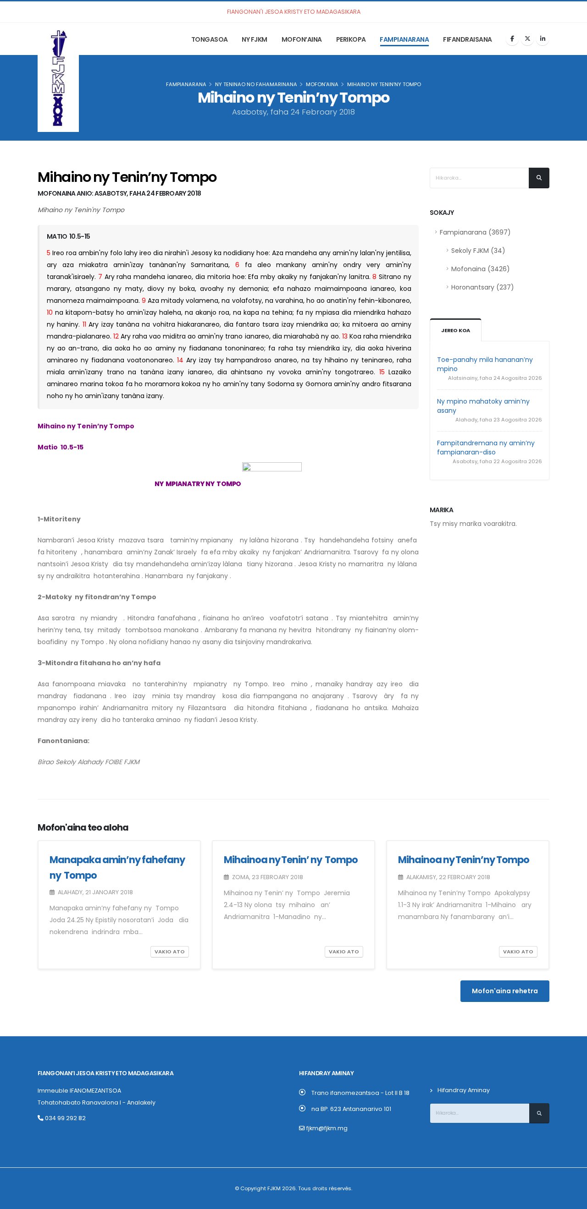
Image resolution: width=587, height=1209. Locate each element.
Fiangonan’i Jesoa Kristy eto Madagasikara (105, 1073)
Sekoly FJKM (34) (478, 250)
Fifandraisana (467, 39)
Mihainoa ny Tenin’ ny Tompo (291, 859)
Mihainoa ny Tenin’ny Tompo (464, 859)
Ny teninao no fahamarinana (256, 84)
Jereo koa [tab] (455, 330)
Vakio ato (170, 951)
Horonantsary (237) (482, 287)
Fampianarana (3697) (475, 232)
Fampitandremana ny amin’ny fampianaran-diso (486, 447)
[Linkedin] (542, 39)
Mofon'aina (322, 84)
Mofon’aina (302, 39)
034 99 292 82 (65, 1118)
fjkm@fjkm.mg (327, 1128)
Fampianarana (404, 39)
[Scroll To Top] (570, 1198)
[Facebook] (512, 39)
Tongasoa (209, 39)
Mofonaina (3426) (480, 269)
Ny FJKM (254, 39)
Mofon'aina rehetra (505, 991)
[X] (527, 39)
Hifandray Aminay (463, 1090)
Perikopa (351, 39)
